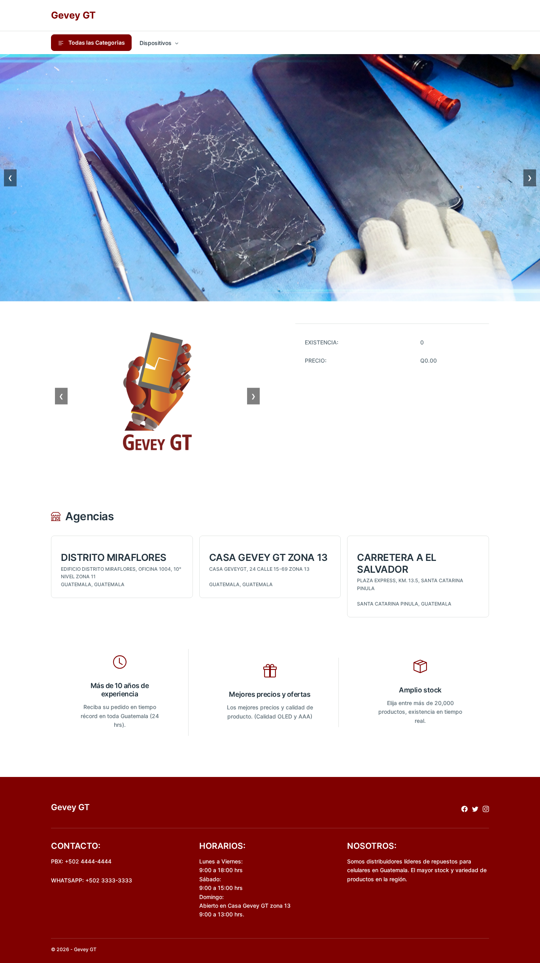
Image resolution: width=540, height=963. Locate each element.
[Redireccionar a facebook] (464, 808)
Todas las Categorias (96, 42)
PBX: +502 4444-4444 (81, 861)
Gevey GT (73, 15)
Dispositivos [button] (156, 42)
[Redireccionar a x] (475, 808)
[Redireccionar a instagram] (486, 808)
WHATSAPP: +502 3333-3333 (91, 880)
